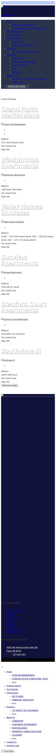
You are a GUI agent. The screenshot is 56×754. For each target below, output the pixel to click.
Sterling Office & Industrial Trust (30, 679)
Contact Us (12, 76)
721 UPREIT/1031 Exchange (25, 710)
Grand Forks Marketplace (20, 111)
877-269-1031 (7, 15)
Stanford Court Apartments (23, 306)
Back (14, 682)
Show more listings (9, 385)
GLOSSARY (17, 72)
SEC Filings (17, 42)
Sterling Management (23, 675)
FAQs (14, 69)
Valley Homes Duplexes (21, 209)
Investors (12, 48)
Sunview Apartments (19, 259)
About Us (11, 55)
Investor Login (16, 86)
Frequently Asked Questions (26, 731)
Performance (13, 38)
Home (9, 21)
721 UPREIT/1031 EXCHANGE (25, 52)
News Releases (19, 65)
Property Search (15, 32)
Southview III (21, 350)
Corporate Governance (24, 724)
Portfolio (10, 614)
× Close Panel (7, 751)
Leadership (17, 721)
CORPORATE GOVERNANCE (24, 62)
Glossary (17, 735)
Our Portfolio (14, 35)
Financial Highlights (23, 45)
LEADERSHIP (17, 59)
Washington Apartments (20, 162)
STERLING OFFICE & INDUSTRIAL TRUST (30, 28)
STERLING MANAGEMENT (23, 25)
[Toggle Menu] (2, 3)
